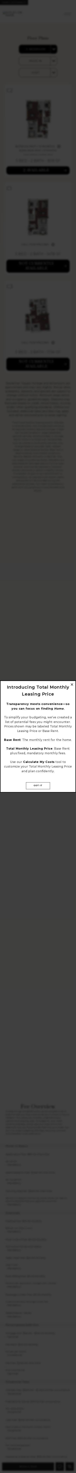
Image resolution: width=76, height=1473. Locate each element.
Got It (38, 785)
